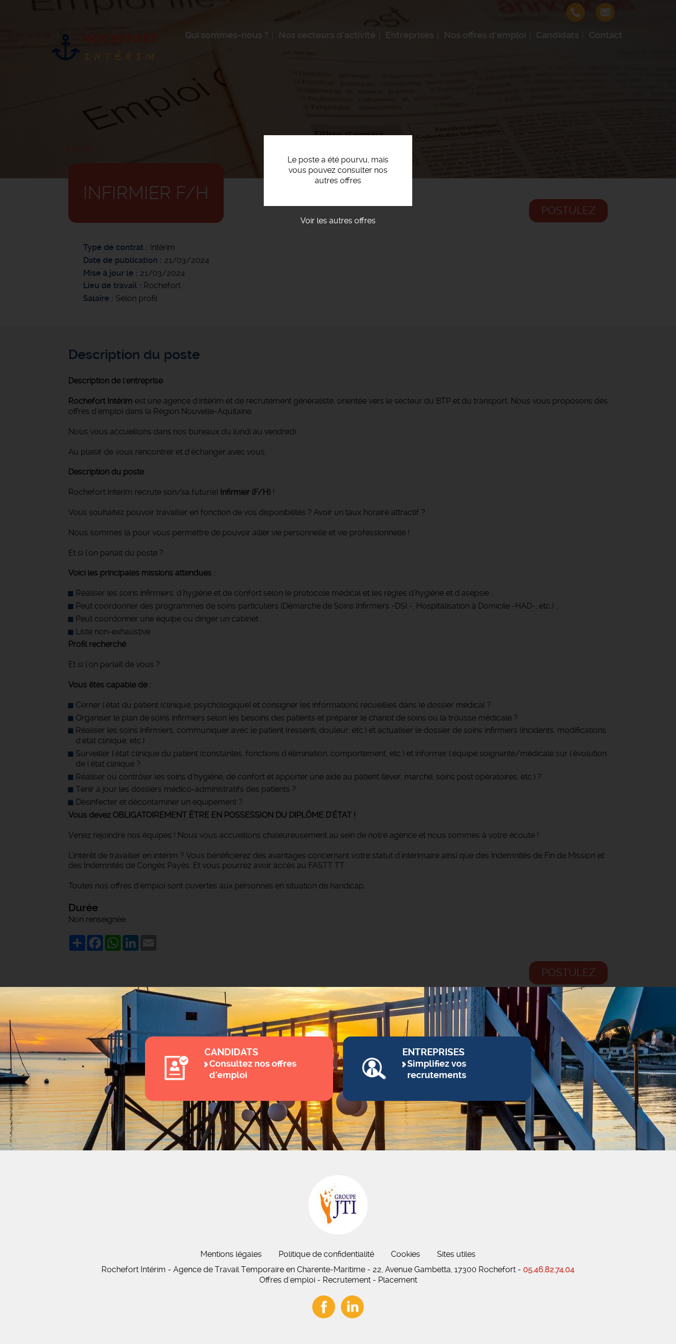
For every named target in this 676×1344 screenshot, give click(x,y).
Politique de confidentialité (326, 1254)
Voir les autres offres (338, 220)
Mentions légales (231, 1254)
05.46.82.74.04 (549, 1269)
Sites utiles (456, 1254)
